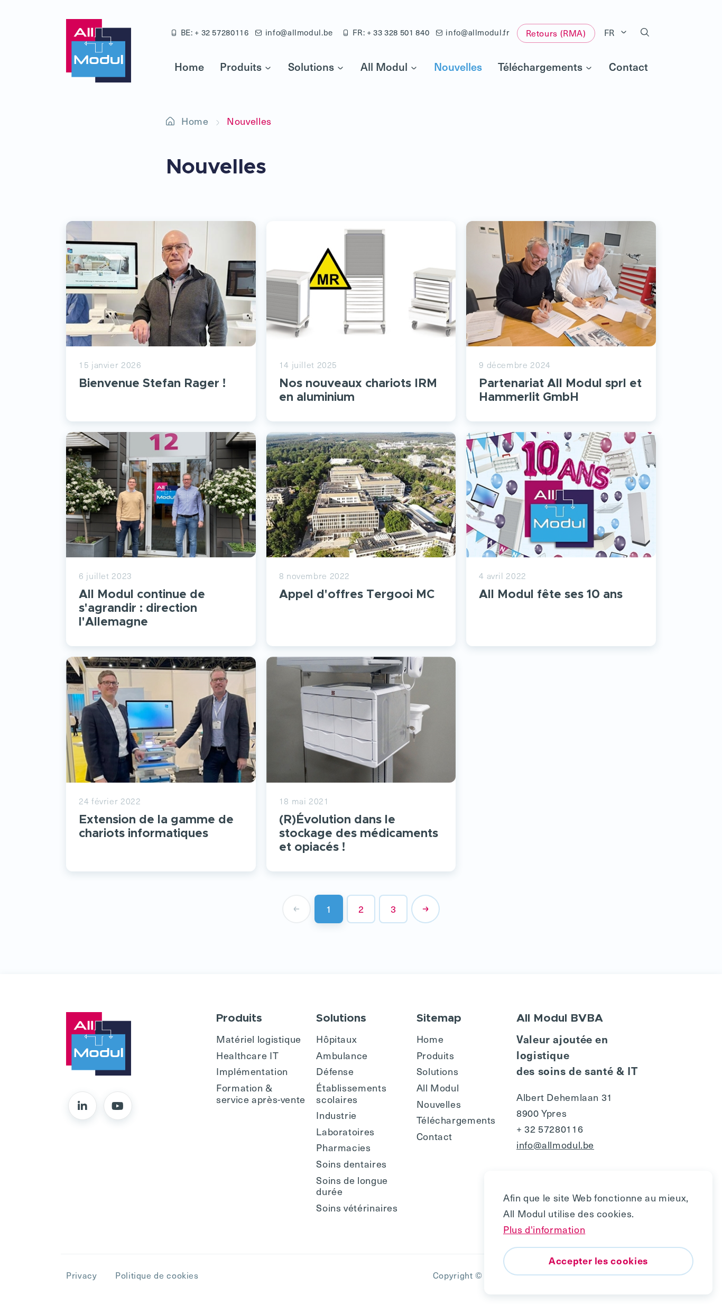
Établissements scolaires (351, 1093)
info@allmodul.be (299, 32)
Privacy (81, 1275)
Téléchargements (540, 67)
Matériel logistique (258, 1039)
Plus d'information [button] (544, 1229)
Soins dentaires (351, 1163)
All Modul (384, 67)
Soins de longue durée (351, 1186)
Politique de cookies (157, 1275)
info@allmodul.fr (477, 32)
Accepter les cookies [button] (598, 1260)
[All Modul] (98, 50)
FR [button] (610, 32)
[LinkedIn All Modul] (82, 1105)
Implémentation (252, 1071)
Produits (241, 67)
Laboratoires (345, 1131)
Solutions (311, 67)
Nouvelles (458, 67)
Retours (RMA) (556, 32)
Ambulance (342, 1055)
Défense (335, 1071)
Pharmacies (343, 1147)
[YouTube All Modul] (118, 1105)
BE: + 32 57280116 (215, 32)
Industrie (336, 1115)
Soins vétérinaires (356, 1207)
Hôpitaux (336, 1039)
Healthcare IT (247, 1055)
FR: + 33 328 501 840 (391, 32)
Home (189, 67)
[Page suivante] (425, 909)
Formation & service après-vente (261, 1093)
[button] (645, 33)
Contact (628, 67)
